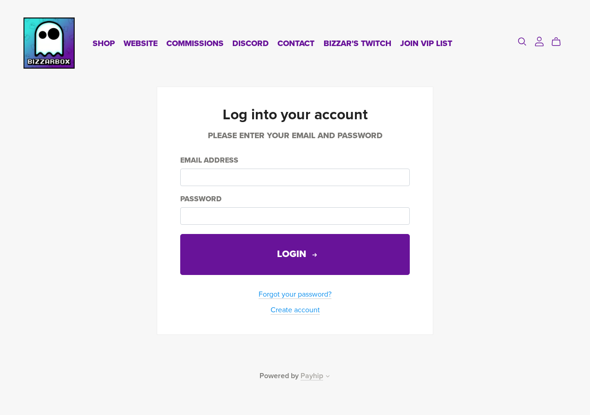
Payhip (312, 375)
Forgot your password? (295, 294)
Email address (209, 160)
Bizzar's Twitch (357, 43)
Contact (295, 43)
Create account (295, 310)
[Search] (522, 41)
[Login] (539, 41)
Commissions (195, 43)
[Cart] (560, 42)
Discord (250, 43)
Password (201, 199)
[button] (327, 377)
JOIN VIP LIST (426, 43)
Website (141, 43)
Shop (104, 43)
